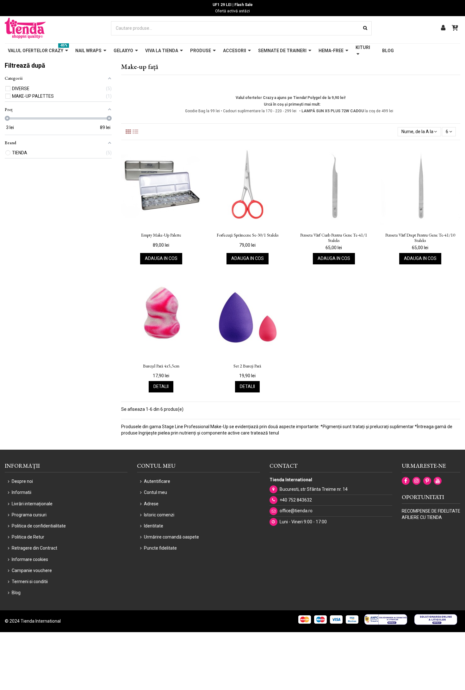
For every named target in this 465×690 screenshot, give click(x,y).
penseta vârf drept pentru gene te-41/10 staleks (420, 237)
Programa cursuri (29, 514)
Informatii (21, 492)
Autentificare (157, 481)
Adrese (151, 503)
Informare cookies (30, 559)
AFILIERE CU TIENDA (422, 517)
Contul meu (155, 492)
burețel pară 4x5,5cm (161, 366)
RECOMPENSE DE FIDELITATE (431, 511)
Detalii (161, 386)
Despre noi (22, 481)
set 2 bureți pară (247, 366)
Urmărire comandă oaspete (171, 536)
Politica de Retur (28, 536)
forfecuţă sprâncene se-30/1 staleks (247, 235)
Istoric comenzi (159, 514)
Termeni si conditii (30, 581)
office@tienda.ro (296, 510)
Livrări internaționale (32, 503)
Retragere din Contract (34, 548)
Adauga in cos (161, 258)
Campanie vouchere (32, 570)
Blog (16, 592)
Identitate (153, 525)
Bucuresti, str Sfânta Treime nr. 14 (314, 489)
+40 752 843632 (296, 499)
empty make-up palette (161, 235)
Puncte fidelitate (160, 548)
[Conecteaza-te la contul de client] (443, 28)
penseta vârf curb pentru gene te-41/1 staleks (333, 237)
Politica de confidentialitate (39, 525)
